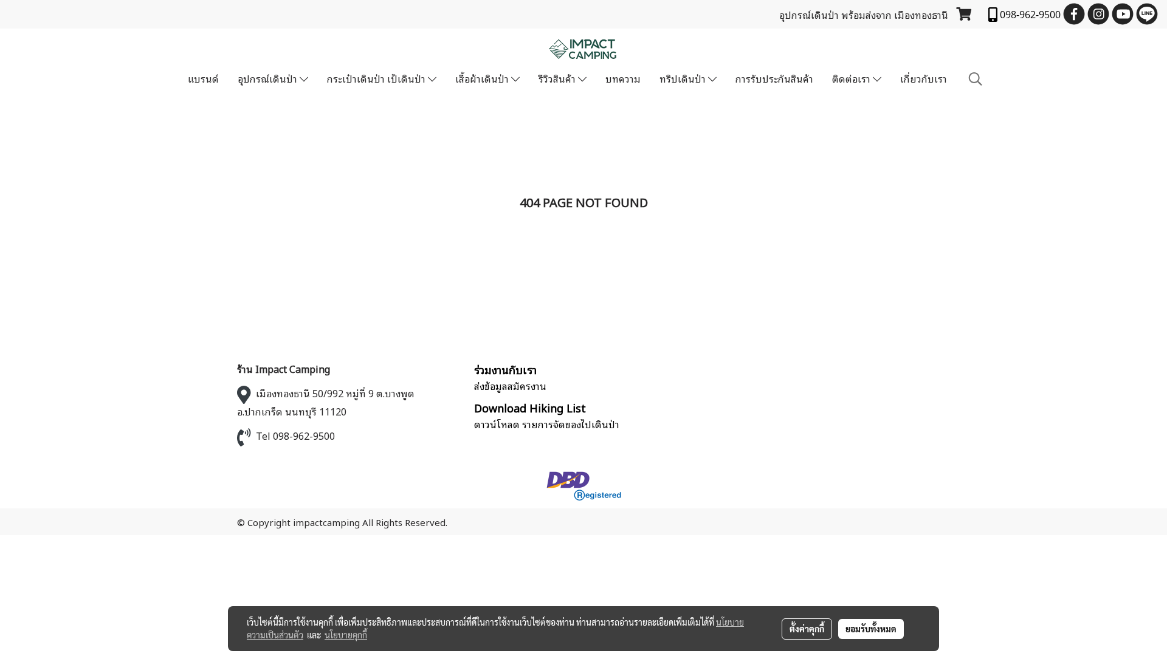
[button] (975, 79)
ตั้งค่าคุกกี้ (807, 628)
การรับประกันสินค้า (774, 78)
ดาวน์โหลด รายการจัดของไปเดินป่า (546, 424)
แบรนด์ (203, 78)
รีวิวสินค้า (558, 78)
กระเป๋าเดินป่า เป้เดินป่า (377, 78)
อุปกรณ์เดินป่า (269, 78)
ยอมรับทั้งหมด (871, 628)
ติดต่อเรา (852, 78)
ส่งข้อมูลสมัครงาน (510, 386)
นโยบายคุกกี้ (346, 634)
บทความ (623, 78)
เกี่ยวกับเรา (923, 78)
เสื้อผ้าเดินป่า (483, 78)
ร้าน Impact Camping (283, 369)
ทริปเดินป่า (683, 78)
